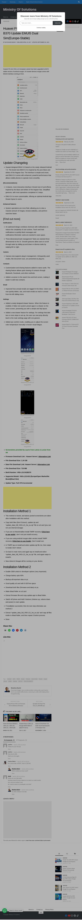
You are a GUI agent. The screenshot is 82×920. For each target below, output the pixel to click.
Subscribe (57, 23)
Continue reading (41, 27)
